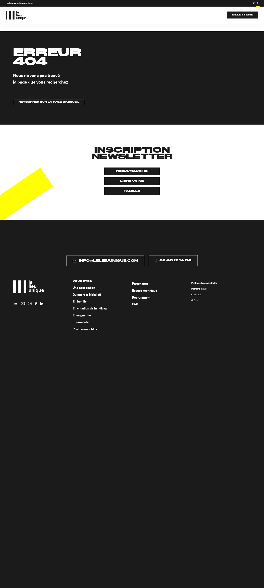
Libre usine (132, 181)
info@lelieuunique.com (108, 260)
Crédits (194, 301)
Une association (84, 287)
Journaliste (81, 322)
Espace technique (144, 290)
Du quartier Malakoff (87, 294)
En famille (80, 301)
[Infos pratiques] (167, 15)
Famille (132, 191)
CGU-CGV (196, 295)
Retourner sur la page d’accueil (49, 102)
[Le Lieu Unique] (112, 15)
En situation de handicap (90, 308)
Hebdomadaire (132, 171)
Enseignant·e (82, 315)
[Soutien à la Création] (139, 15)
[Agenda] (92, 15)
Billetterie (242, 15)
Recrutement (141, 297)
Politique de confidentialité (204, 283)
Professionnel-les (85, 329)
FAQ (135, 304)
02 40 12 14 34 (175, 260)
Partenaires (140, 283)
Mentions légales (199, 289)
